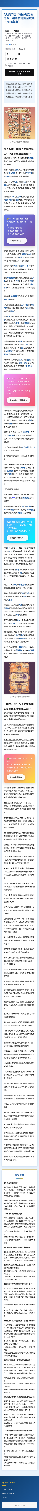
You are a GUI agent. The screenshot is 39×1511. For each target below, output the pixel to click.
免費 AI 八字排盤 (19, 1505)
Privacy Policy (7, 1489)
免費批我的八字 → (17, 240)
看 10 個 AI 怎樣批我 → (18, 400)
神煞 (13, 498)
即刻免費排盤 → (16, 777)
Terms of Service (8, 1493)
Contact (4, 1497)
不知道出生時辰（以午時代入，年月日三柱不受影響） (20, 65)
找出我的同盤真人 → (17, 537)
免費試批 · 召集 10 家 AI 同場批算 (19, 72)
